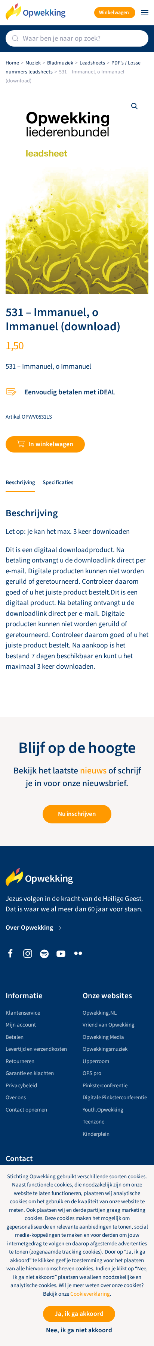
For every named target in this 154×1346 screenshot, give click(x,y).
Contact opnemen (26, 1110)
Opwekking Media (103, 1037)
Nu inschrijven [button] (77, 814)
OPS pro (92, 1073)
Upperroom (96, 1061)
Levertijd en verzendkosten (36, 1049)
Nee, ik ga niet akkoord (79, 1330)
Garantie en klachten (30, 1073)
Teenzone (93, 1122)
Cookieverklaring (90, 1294)
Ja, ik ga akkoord (79, 1313)
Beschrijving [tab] (20, 482)
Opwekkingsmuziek (105, 1049)
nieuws (93, 771)
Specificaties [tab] (58, 482)
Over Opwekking (29, 927)
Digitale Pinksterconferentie (115, 1097)
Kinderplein (96, 1134)
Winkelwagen (114, 12)
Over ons (16, 1097)
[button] (144, 12)
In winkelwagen (50, 444)
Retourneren (20, 1061)
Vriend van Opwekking (109, 1025)
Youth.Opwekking (103, 1110)
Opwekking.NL (100, 1013)
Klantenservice (23, 1013)
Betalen (15, 1037)
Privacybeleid (21, 1086)
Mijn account (21, 1025)
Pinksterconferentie (105, 1086)
